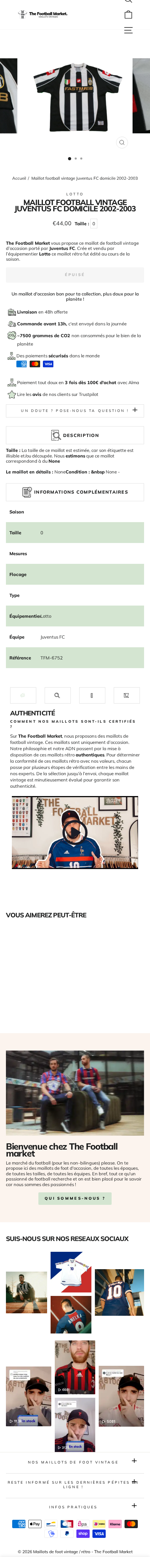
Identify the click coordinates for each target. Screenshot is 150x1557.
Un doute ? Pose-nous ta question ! (75, 410)
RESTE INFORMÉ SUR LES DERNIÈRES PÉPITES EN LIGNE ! (73, 1484)
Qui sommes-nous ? (75, 1198)
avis (37, 394)
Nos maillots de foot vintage (73, 1462)
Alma (133, 382)
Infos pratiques (73, 1507)
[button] (23, 695)
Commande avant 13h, (42, 323)
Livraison (27, 312)
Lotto (74, 194)
